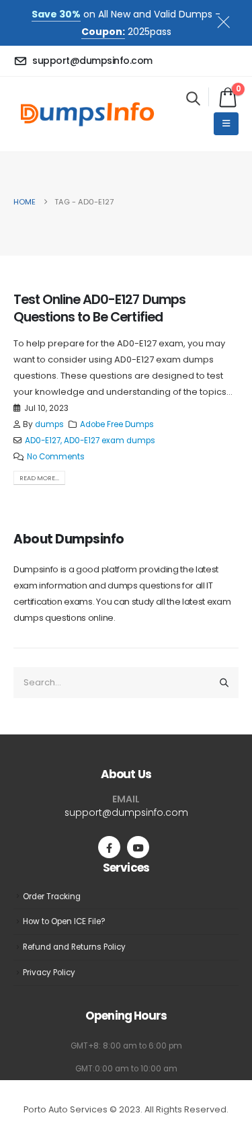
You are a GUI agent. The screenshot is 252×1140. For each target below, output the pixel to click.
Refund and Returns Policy (74, 947)
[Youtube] (138, 847)
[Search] (224, 682)
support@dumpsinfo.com (126, 812)
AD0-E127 (42, 440)
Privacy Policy (49, 972)
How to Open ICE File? (64, 921)
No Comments (56, 456)
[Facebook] (109, 847)
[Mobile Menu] (226, 123)
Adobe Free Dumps (117, 424)
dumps (49, 424)
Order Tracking (52, 896)
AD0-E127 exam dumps (109, 440)
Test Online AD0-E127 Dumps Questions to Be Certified (99, 308)
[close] (229, 19)
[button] (193, 98)
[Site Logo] (87, 114)
